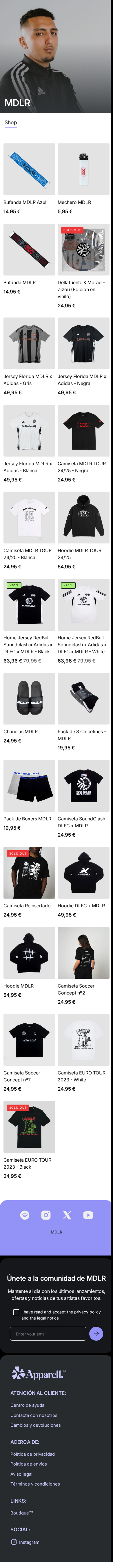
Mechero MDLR (84, 182)
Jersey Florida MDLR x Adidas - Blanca (29, 447)
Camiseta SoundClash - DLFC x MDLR (84, 802)
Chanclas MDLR (29, 715)
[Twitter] (67, 1215)
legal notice (48, 1317)
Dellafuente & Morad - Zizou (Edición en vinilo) (84, 269)
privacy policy (87, 1311)
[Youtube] (88, 1215)
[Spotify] (25, 1215)
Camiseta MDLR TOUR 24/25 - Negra (84, 447)
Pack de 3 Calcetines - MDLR (84, 715)
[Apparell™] (38, 1373)
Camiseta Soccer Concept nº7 (29, 1056)
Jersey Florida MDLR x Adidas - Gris (29, 360)
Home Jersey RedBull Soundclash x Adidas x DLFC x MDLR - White (84, 625)
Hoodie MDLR (29, 969)
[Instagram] (46, 1215)
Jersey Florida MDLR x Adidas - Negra (84, 360)
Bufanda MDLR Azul (29, 182)
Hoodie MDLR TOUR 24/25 (84, 534)
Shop (11, 122)
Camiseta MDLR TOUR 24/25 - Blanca (29, 534)
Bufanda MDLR (29, 269)
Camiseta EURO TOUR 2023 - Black (29, 1143)
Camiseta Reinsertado (29, 886)
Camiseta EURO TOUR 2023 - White (84, 1056)
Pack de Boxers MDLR (29, 802)
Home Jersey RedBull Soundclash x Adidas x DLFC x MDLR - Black (29, 625)
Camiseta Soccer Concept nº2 (84, 969)
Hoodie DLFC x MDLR (84, 886)
